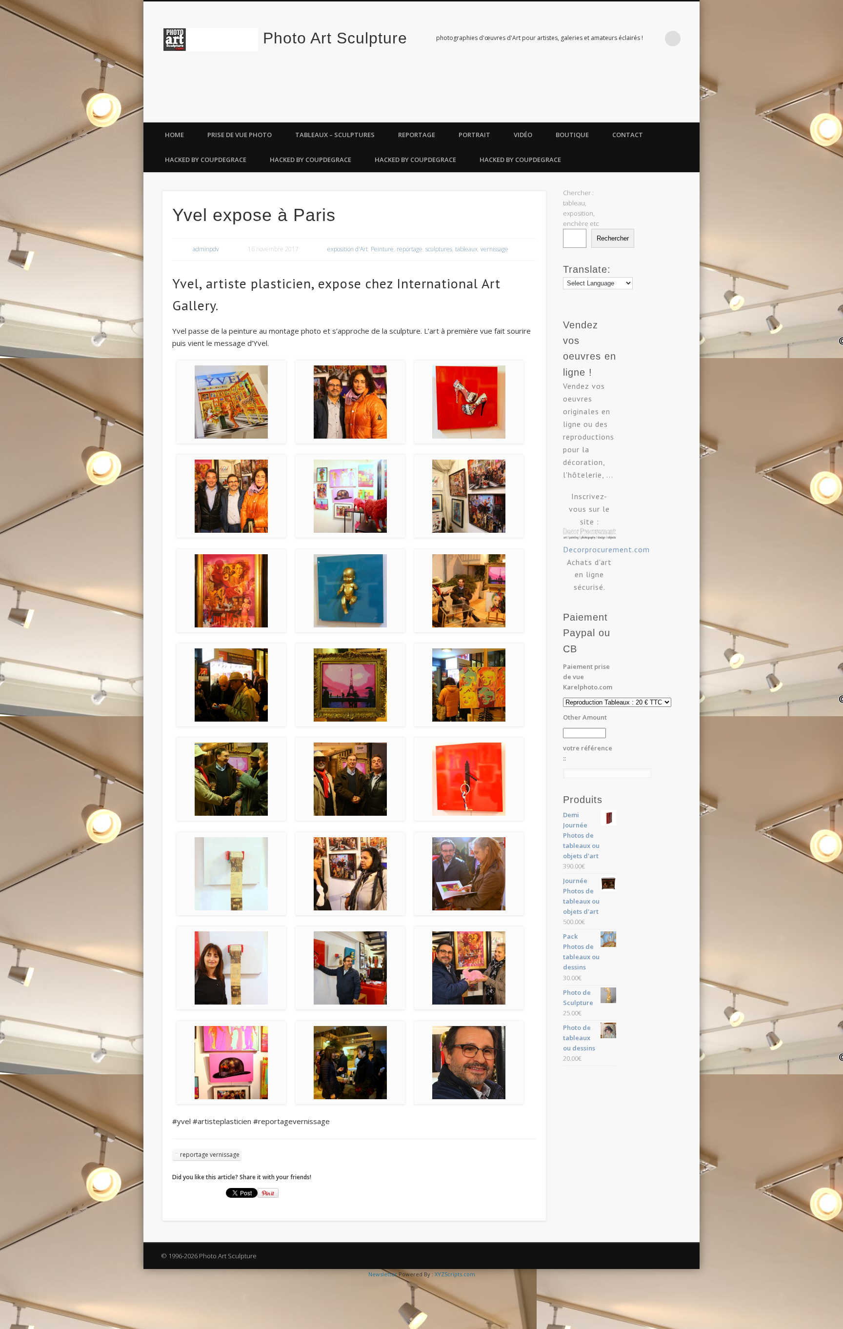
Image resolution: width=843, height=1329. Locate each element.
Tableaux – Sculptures (335, 134)
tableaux (466, 249)
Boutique (572, 134)
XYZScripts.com (455, 1274)
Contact (627, 134)
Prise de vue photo (239, 134)
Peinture (382, 249)
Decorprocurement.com (606, 549)
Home (174, 134)
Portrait (474, 134)
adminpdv (206, 249)
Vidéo (523, 134)
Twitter (669, 112)
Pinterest (689, 112)
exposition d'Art (347, 249)
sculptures (438, 249)
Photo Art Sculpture (335, 38)
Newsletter (382, 1274)
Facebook (649, 112)
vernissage (494, 249)
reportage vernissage (210, 1154)
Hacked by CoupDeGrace (205, 159)
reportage (409, 249)
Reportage (416, 134)
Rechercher (613, 238)
